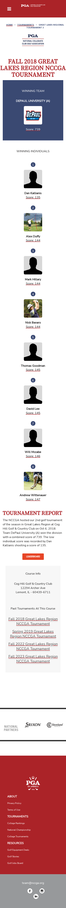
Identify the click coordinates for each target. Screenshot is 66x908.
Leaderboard (33, 556)
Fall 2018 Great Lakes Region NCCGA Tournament (33, 621)
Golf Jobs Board (15, 863)
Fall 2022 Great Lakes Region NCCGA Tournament (33, 646)
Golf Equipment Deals (18, 849)
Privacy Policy (14, 803)
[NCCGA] (33, 783)
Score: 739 (33, 129)
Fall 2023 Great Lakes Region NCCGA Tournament (33, 659)
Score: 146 (33, 456)
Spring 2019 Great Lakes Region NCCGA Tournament (33, 634)
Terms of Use (13, 809)
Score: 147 (33, 499)
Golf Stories (13, 856)
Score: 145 (33, 370)
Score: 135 (33, 197)
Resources (15, 843)
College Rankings (16, 823)
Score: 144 (33, 240)
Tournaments (17, 816)
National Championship (19, 829)
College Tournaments (17, 836)
